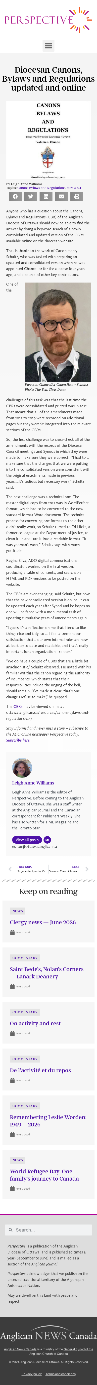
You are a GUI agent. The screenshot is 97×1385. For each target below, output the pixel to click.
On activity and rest (35, 1023)
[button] (48, 46)
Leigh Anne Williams (33, 783)
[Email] (47, 840)
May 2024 (74, 188)
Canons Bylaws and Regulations (41, 188)
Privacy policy (32, 1374)
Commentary (25, 958)
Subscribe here (18, 740)
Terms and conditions (61, 1374)
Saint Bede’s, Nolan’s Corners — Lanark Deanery (47, 973)
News (17, 911)
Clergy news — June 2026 (43, 922)
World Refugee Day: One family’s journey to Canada (44, 1175)
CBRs (17, 706)
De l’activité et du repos (40, 1070)
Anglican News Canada (20, 1349)
